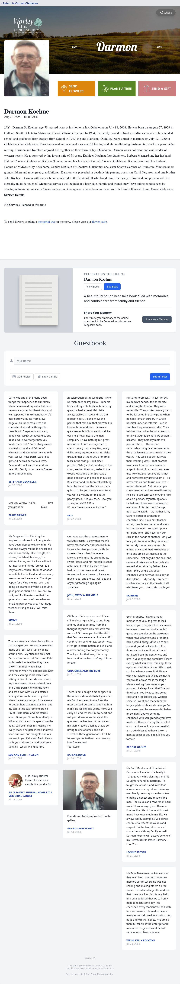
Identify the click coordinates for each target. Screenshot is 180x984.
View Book (93, 286)
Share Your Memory (157, 319)
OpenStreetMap (94, 974)
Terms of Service (99, 968)
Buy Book (112, 286)
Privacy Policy (80, 968)
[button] (90, 790)
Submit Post (160, 376)
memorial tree (47, 221)
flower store (99, 221)
